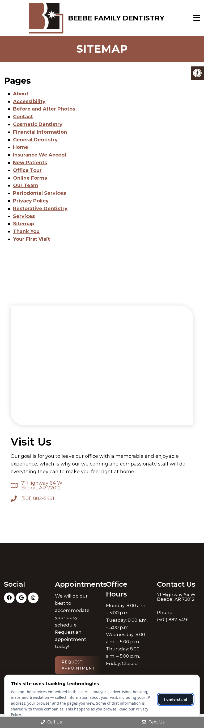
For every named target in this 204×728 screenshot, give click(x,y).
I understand (175, 699)
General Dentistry (35, 140)
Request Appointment (78, 665)
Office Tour (27, 170)
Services (24, 216)
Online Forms (30, 178)
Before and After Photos (44, 109)
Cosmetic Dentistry (37, 124)
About (20, 94)
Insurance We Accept (40, 155)
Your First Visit (31, 239)
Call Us (54, 722)
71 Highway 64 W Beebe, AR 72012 (41, 485)
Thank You (26, 231)
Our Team (25, 185)
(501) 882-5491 (37, 498)
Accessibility (29, 101)
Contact (23, 117)
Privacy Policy (31, 201)
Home (20, 147)
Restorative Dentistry (40, 208)
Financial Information (40, 132)
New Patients (30, 163)
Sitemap (23, 224)
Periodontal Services (39, 193)
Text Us (155, 722)
